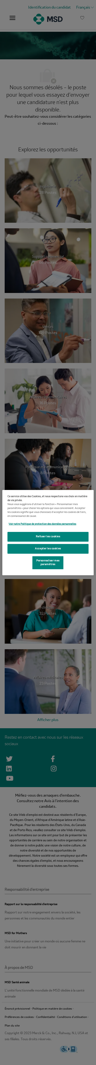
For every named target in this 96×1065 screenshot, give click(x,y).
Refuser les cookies (48, 536)
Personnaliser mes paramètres (48, 562)
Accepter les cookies (48, 548)
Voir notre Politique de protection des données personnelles (42, 524)
